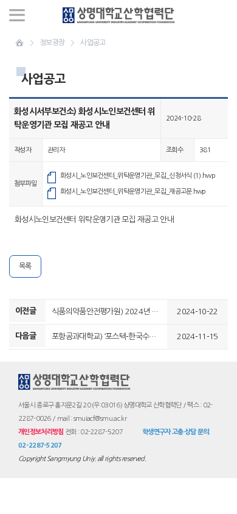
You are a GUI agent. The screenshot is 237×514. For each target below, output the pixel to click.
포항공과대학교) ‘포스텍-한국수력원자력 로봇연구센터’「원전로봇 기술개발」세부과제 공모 (109, 336)
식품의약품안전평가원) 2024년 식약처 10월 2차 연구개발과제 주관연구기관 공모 (109, 311)
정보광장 (52, 42)
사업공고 (92, 42)
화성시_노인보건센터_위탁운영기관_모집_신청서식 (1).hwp (137, 175)
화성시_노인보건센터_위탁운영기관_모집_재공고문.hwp (133, 191)
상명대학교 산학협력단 (119, 15)
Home (19, 42)
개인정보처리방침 (40, 432)
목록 (25, 266)
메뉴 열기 (17, 15)
